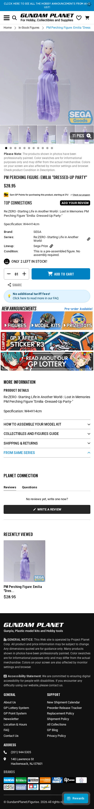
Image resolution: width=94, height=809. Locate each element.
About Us (10, 702)
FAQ (6, 730)
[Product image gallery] (47, 78)
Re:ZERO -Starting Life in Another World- (56, 239)
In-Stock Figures (29, 27)
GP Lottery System (16, 708)
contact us (55, 685)
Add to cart (64, 273)
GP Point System (15, 713)
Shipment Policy (58, 719)
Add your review (75, 203)
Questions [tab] (29, 488)
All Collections (56, 724)
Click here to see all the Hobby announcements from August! (47, 5)
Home (8, 27)
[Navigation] (7, 17)
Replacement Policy (60, 713)
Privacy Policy (56, 736)
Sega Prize (41, 246)
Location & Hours (15, 724)
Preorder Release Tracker (64, 708)
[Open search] (14, 17)
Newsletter (11, 719)
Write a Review (50, 510)
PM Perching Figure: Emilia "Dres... (23, 589)
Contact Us (11, 736)
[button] (87, 17)
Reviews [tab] (10, 488)
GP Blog (52, 730)
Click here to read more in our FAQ (36, 298)
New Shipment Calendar (63, 702)
